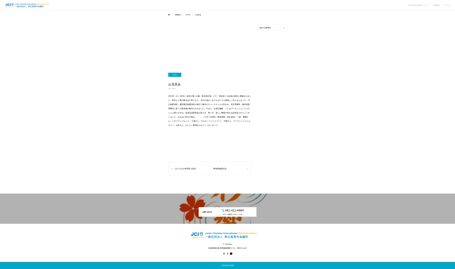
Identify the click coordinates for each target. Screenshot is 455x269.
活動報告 (436, 5)
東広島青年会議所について (419, 5)
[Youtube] (231, 253)
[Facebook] (227, 253)
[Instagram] (224, 253)
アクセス (447, 5)
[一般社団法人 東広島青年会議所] (29, 5)
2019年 (175, 75)
